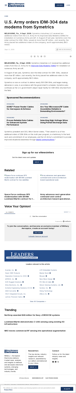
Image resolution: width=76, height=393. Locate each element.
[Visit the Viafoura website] (67, 221)
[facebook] (31, 56)
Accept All (67, 389)
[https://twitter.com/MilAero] (58, 362)
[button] (5, 5)
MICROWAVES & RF (37, 378)
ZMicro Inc (43, 294)
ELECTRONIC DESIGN (52, 378)
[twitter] (38, 56)
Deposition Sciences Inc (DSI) (16, 276)
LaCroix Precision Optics (14, 297)
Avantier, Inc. (9, 270)
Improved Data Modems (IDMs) (43, 66)
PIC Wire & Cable (45, 282)
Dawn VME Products (12, 273)
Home (6, 16)
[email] (45, 56)
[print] (71, 56)
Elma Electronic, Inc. (12, 285)
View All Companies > (38, 301)
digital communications (45, 140)
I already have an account (38, 236)
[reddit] (41, 56)
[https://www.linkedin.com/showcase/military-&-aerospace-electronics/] (56, 362)
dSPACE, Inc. (10, 279)
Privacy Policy (8, 389)
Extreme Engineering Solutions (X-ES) (18, 288)
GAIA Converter (10, 291)
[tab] (9, 212)
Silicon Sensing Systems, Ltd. (50, 285)
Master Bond (44, 273)
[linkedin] (35, 56)
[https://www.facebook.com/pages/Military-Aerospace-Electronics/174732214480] (53, 362)
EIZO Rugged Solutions (13, 282)
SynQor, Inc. (43, 288)
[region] (38, 216)
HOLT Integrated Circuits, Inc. (15, 294)
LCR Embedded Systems (48, 270)
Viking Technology (46, 291)
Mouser (42, 276)
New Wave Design (46, 279)
